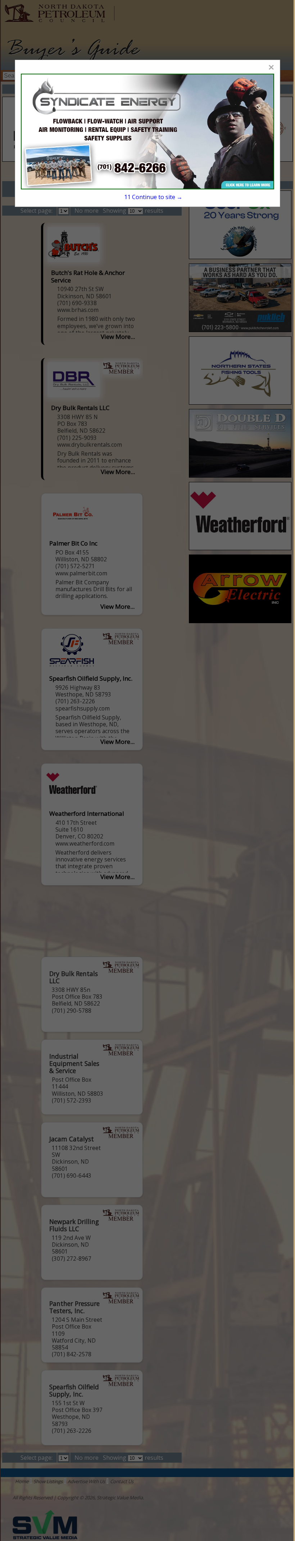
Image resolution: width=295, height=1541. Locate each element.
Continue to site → (153, 197)
